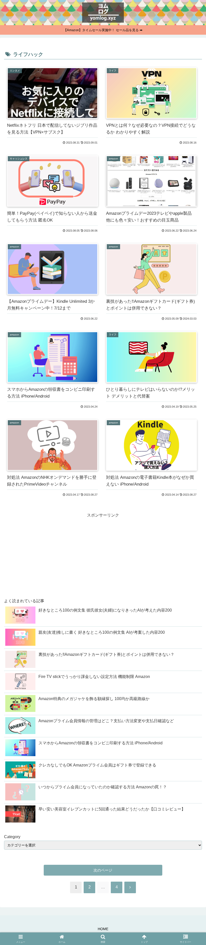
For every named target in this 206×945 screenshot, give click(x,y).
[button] (190, 845)
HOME (103, 929)
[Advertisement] (53, 554)
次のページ (102, 870)
